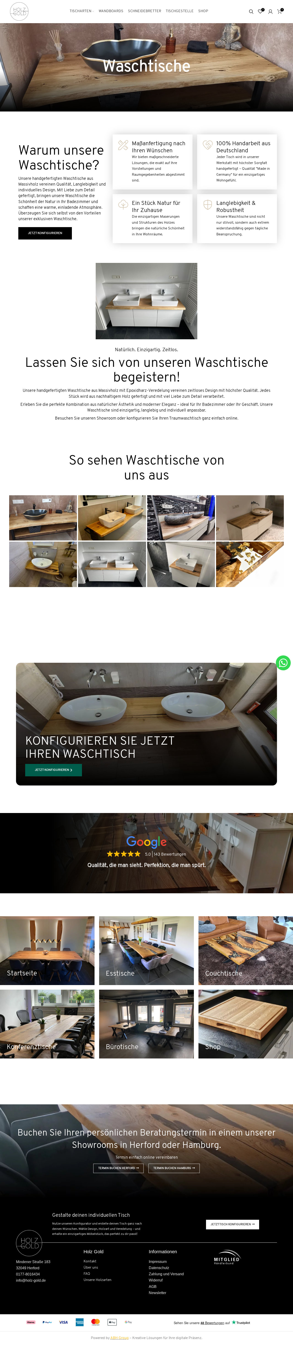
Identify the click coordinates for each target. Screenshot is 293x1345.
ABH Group (119, 1338)
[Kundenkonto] (270, 11)
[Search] (251, 11)
